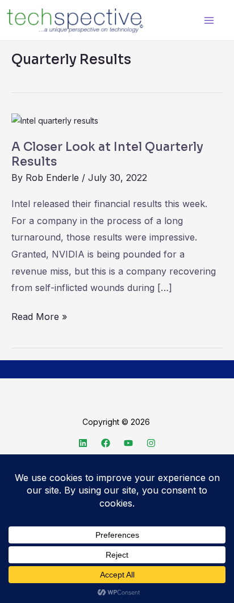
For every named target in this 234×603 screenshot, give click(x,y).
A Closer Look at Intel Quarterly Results (107, 154)
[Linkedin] (82, 443)
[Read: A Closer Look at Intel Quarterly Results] (54, 120)
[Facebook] (105, 443)
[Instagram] (151, 443)
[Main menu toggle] (208, 20)
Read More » (39, 315)
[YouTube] (128, 443)
